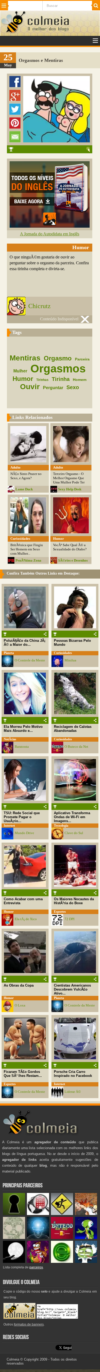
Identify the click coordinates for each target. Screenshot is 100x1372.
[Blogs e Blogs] (62, 1262)
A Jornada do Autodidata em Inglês (49, 234)
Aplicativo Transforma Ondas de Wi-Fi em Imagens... (72, 817)
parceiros (36, 1267)
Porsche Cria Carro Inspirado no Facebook (73, 1074)
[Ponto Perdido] (14, 1214)
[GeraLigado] (86, 1262)
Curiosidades (63, 653)
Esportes (60, 912)
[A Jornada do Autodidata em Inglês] (50, 226)
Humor (9, 912)
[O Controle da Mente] (38, 1238)
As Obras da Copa (19, 985)
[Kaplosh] (86, 1214)
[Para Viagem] (62, 1214)
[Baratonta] (38, 1262)
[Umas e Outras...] (14, 1238)
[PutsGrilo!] (86, 1238)
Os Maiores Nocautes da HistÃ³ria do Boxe (74, 901)
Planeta (9, 653)
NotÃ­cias (10, 739)
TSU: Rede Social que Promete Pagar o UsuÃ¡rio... (22, 817)
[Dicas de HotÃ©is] (38, 1214)
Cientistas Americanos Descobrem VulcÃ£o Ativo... (72, 989)
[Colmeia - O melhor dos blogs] (13, 32)
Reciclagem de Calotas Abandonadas (72, 729)
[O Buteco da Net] (62, 1238)
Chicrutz (39, 306)
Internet (9, 825)
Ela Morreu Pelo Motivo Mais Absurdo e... (23, 729)
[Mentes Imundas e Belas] (14, 1262)
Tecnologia (61, 825)
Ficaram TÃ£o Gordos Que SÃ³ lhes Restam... (23, 1074)
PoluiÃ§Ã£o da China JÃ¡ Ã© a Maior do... (24, 643)
